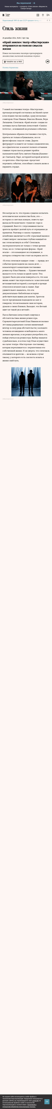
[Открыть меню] (48, 15)
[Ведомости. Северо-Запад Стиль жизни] (7, 15)
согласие (35, 1101)
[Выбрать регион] (43, 15)
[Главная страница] (3, 15)
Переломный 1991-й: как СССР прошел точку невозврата (26, 20)
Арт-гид (25, 38)
